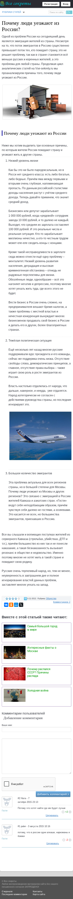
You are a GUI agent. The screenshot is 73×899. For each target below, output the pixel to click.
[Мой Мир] (16, 605)
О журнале (7, 891)
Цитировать (52, 815)
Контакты (37, 891)
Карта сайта (39, 894)
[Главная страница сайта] (15, 3)
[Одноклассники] (11, 605)
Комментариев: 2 (61, 602)
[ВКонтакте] (6, 605)
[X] (21, 605)
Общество (51, 598)
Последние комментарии (14, 894)
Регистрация (51, 4)
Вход (65, 4)
